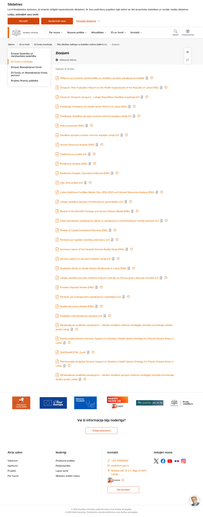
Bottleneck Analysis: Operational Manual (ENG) (85, 173)
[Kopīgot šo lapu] (187, 60)
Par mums (13, 475)
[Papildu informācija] (152, 78)
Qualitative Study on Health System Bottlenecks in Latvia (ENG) (93, 268)
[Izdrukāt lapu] (187, 52)
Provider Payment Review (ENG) (77, 287)
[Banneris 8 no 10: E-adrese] (117, 402)
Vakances (13, 460)
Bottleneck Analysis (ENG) (73, 163)
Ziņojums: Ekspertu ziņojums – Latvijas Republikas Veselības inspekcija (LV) (99, 97)
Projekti (12, 470)
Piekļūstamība (63, 465)
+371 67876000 (119, 460)
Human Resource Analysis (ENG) (77, 144)
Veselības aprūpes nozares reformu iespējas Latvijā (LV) (89, 135)
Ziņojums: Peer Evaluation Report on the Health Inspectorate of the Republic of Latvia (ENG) (109, 87)
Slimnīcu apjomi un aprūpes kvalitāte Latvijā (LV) (85, 258)
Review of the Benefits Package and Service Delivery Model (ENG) (95, 211)
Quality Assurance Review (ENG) (77, 306)
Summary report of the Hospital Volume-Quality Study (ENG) (92, 249)
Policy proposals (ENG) (72, 125)
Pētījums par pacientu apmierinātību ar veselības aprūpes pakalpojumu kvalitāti (102, 78)
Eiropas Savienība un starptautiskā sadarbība (23, 55)
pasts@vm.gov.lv (120, 465)
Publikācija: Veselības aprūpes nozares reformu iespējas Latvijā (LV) (95, 116)
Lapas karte (62, 470)
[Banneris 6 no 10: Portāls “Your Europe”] (53, 402)
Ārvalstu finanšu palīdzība (24, 80)
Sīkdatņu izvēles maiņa (68, 475)
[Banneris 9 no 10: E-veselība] (150, 402)
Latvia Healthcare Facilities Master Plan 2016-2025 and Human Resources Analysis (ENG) (107, 192)
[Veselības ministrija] (25, 32)
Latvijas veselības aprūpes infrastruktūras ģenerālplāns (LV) (91, 201)
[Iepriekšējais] (15, 403)
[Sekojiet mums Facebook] (163, 461)
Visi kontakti (123, 489)
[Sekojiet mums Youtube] (169, 461)
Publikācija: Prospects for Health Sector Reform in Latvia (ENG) (93, 106)
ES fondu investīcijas (22, 61)
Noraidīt (23, 21)
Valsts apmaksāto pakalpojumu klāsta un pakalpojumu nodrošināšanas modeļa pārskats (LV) (109, 220)
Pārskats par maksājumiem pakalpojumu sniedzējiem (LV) (90, 296)
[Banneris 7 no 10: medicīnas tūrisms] (85, 402)
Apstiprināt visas (57, 21)
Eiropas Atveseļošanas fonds (26, 67)
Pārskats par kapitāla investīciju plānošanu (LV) (85, 239)
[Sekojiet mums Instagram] (183, 461)
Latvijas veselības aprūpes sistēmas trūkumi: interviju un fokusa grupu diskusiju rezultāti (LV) (109, 277)
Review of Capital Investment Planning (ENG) (84, 230)
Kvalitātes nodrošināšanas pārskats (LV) (81, 315)
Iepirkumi (13, 465)
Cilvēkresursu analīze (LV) (73, 154)
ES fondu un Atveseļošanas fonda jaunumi (29, 74)
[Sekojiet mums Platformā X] (156, 461)
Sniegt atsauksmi (101, 430)
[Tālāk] (188, 403)
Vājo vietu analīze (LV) (71, 182)
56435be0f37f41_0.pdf (73, 352)
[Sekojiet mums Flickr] (176, 461)
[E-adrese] (113, 480)
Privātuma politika (65, 460)
